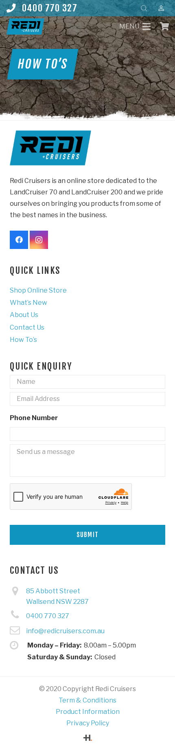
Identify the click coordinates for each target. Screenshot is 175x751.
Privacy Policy (87, 723)
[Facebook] (19, 240)
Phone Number (34, 418)
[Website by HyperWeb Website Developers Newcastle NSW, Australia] (87, 738)
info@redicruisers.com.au (65, 631)
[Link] (25, 26)
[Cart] (165, 26)
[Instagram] (39, 240)
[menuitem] (38, 290)
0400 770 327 (47, 616)
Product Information (88, 712)
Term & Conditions (87, 700)
